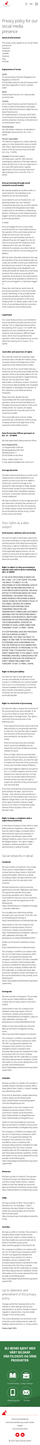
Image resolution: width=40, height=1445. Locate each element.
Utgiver (20, 1425)
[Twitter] (17, 1435)
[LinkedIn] (23, 1435)
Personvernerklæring (20, 1419)
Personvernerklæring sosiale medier (20, 1422)
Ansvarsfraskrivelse (20, 1429)
